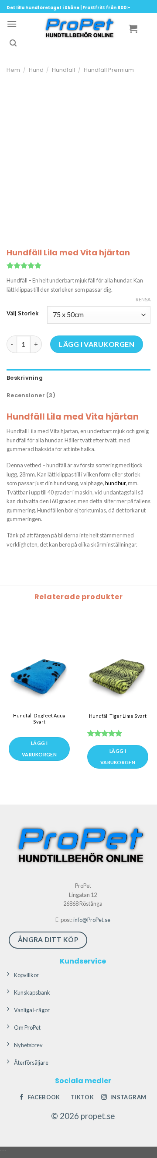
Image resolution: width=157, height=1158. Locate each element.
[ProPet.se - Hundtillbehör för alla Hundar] (78, 28)
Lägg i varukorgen (96, 344)
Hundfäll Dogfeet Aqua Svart (39, 718)
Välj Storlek (22, 314)
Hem (13, 70)
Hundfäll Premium (109, 70)
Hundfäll (63, 70)
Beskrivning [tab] (25, 377)
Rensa (143, 299)
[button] (12, 24)
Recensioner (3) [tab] (31, 395)
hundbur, (116, 483)
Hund (36, 70)
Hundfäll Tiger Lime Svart (118, 716)
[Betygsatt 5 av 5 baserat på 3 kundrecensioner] (78, 265)
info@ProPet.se (91, 919)
